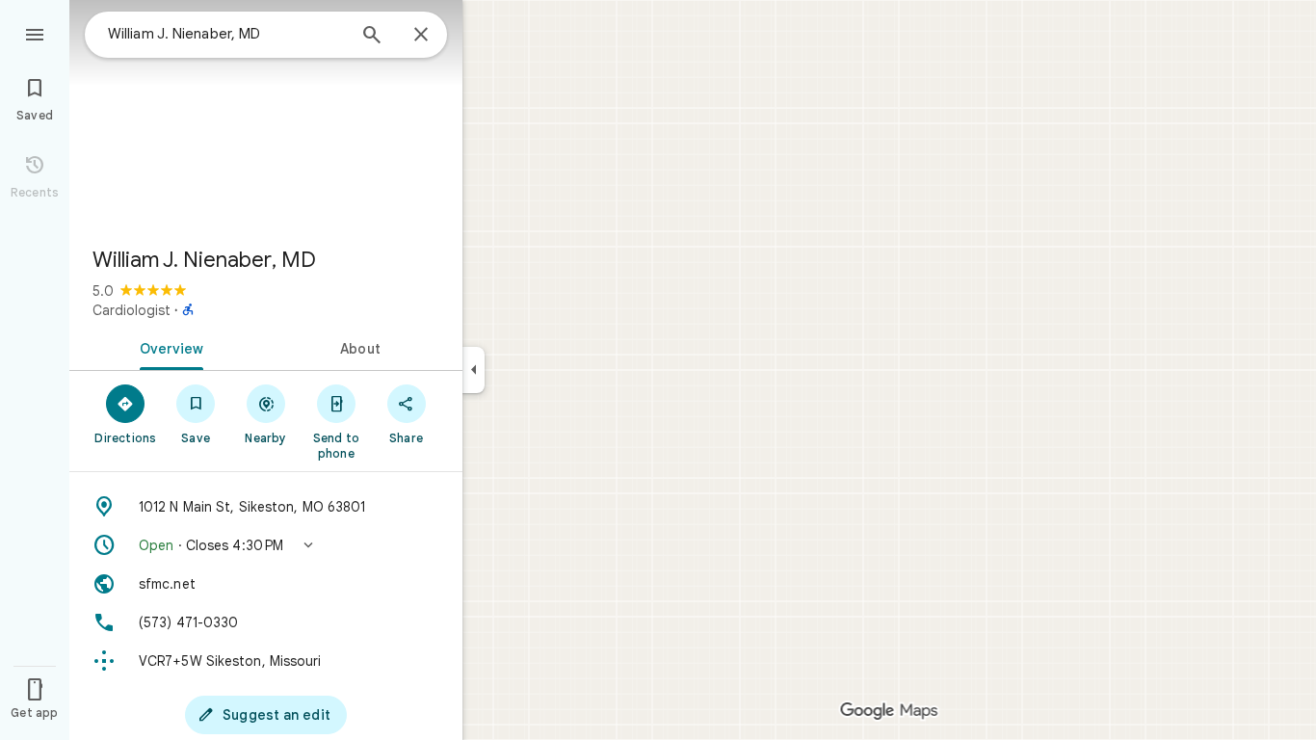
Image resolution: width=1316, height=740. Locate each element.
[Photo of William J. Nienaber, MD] (265, 115)
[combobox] (226, 33)
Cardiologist (131, 310)
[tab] (167, 347)
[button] (265, 545)
